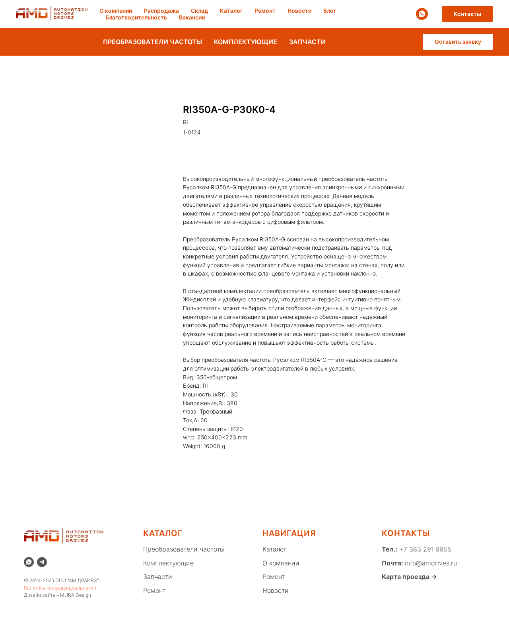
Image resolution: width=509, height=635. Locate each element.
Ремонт (265, 10)
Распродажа (161, 10)
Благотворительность (136, 17)
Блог (329, 10)
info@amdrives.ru (431, 563)
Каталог (231, 10)
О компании (115, 10)
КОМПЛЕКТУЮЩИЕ (245, 42)
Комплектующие (168, 563)
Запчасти (157, 577)
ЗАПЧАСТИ (307, 42)
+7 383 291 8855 (425, 549)
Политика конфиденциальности (60, 588)
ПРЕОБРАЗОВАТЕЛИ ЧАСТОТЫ (152, 42)
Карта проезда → (409, 577)
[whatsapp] (422, 14)
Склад (199, 10)
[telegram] (42, 562)
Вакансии (192, 17)
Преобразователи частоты (184, 549)
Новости (299, 10)
